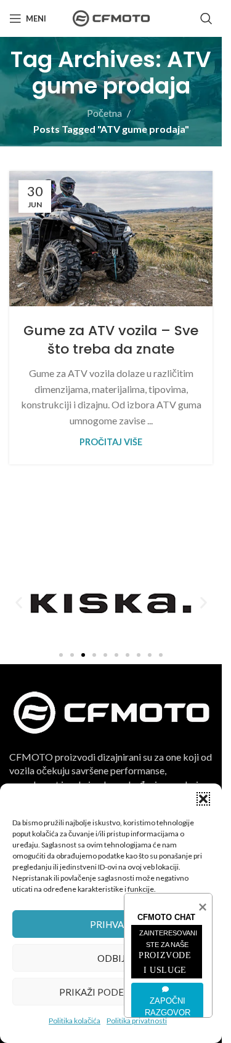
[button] (203, 799)
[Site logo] (111, 17)
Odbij (111, 958)
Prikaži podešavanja (111, 991)
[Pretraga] (206, 18)
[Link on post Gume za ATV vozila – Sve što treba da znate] (111, 238)
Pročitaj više (110, 442)
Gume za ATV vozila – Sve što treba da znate (110, 340)
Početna (104, 113)
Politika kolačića (74, 1020)
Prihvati (111, 924)
